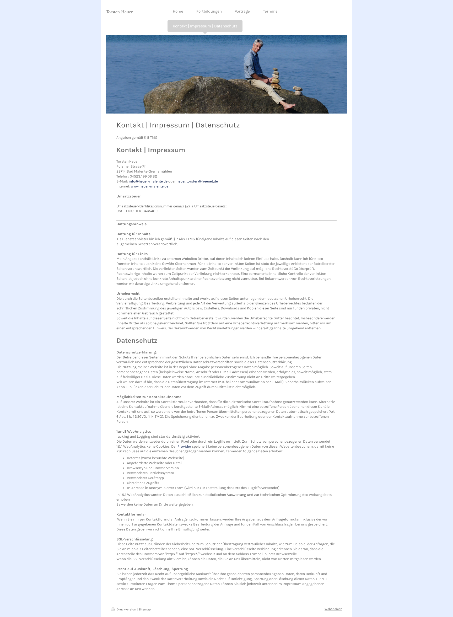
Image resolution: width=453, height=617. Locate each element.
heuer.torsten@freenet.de (197, 181)
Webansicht (333, 609)
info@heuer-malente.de (148, 181)
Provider (184, 446)
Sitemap (144, 609)
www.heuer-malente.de (149, 186)
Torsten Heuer (119, 11)
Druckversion (126, 609)
